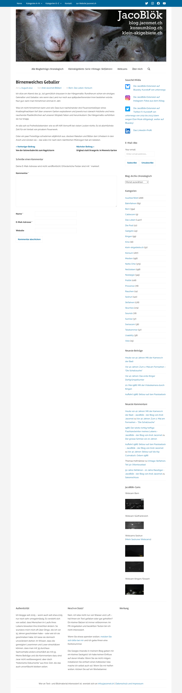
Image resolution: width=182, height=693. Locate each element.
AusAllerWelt (131, 198)
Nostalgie (130, 275)
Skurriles (129, 308)
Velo (127, 341)
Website (20, 230)
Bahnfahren (130, 203)
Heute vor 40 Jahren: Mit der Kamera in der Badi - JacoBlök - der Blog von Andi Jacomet (144, 415)
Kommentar (22, 173)
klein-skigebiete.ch (134, 247)
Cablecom (130, 214)
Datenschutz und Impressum (129, 683)
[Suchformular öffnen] (149, 69)
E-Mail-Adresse (24, 222)
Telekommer (131, 330)
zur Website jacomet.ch (86, 3)
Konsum (88, 88)
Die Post (129, 225)
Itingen (128, 236)
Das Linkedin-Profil (142, 130)
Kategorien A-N (33, 3)
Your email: (130, 149)
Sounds (128, 313)
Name (19, 214)
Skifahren (129, 302)
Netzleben (130, 269)
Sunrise (128, 319)
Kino (127, 242)
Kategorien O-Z (52, 3)
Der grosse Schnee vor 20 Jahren (141, 439)
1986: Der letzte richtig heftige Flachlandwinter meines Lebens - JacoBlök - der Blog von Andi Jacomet (143, 431)
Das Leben (79, 88)
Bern (71, 88)
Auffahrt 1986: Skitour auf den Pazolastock (145, 394)
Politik (128, 280)
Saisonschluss (132, 477)
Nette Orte (130, 264)
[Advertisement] (143, 630)
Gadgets (129, 231)
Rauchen (129, 291)
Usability (129, 335)
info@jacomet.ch (106, 683)
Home (19, 3)
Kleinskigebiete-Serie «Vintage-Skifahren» (90, 69)
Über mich (137, 69)
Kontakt (68, 3)
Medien (129, 258)
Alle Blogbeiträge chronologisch (47, 69)
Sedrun (128, 297)
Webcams (122, 69)
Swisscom (130, 324)
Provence (129, 286)
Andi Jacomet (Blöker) (51, 88)
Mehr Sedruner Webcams (138, 539)
